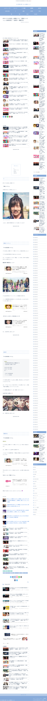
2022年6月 (36, 355)
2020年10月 (36, 403)
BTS (35, 469)
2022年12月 (36, 341)
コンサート (36, 500)
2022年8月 (36, 351)
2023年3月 (36, 334)
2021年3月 (36, 391)
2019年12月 (36, 426)
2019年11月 (36, 429)
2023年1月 (36, 339)
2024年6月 (36, 299)
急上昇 (35, 512)
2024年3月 (36, 306)
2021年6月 (36, 384)
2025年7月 (36, 268)
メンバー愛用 (36, 507)
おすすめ (35, 493)
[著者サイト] (15, 580)
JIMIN (35, 474)
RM (34, 483)
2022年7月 (36, 353)
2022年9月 (36, 348)
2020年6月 (36, 412)
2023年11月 (36, 315)
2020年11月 (36, 400)
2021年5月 (36, 386)
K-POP (35, 481)
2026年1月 (36, 254)
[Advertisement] (16, 29)
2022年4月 (36, 360)
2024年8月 (36, 294)
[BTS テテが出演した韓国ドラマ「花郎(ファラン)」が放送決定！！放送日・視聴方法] (15, 577)
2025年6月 (36, 270)
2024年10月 (36, 289)
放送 (35, 514)
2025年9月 (36, 263)
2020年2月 (36, 422)
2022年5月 (36, 358)
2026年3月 (36, 249)
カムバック (36, 495)
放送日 (15, 171)
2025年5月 (36, 273)
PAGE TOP (24, 694)
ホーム (34, 698)
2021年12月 (36, 370)
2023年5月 (36, 329)
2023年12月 (36, 313)
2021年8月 (36, 379)
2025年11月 (36, 258)
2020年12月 (36, 398)
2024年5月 (36, 301)
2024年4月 (36, 303)
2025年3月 (36, 277)
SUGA (35, 486)
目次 (15, 165)
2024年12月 (36, 284)
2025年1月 (36, 282)
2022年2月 (36, 365)
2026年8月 (36, 237)
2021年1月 (36, 396)
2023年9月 (36, 320)
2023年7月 (36, 325)
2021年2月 (36, 393)
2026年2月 (36, 251)
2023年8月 (36, 322)
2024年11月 (36, 287)
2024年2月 (36, 308)
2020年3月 (36, 419)
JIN (34, 476)
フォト (35, 505)
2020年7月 (36, 410)
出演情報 (35, 509)
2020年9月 (36, 405)
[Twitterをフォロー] (17, 580)
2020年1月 (36, 424)
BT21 (35, 467)
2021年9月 (36, 377)
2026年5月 (36, 244)
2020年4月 (36, 417)
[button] (45, 172)
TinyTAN (35, 488)
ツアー (35, 502)
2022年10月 (36, 346)
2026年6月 (36, 242)
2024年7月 (36, 296)
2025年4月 (36, 275)
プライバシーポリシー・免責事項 (41, 698)
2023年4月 (36, 332)
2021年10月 (36, 374)
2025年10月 (36, 261)
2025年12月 (36, 256)
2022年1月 (36, 367)
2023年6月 (36, 327)
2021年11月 (36, 372)
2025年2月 (36, 280)
